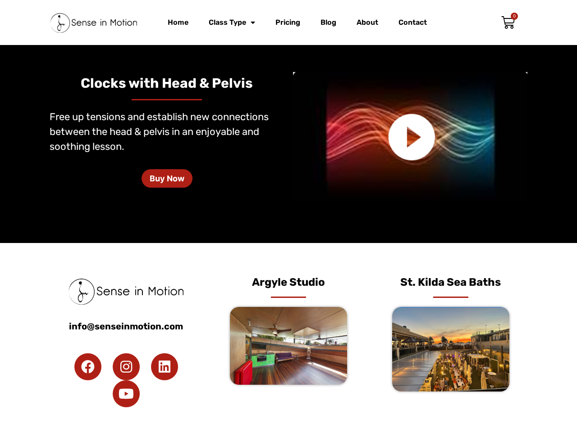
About (367, 22)
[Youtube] (126, 393)
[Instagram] (126, 366)
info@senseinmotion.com (126, 326)
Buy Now (167, 178)
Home (178, 22)
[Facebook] (87, 366)
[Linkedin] (164, 366)
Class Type (227, 22)
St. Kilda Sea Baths (450, 282)
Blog (328, 22)
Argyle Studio (288, 282)
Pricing (287, 22)
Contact (412, 22)
